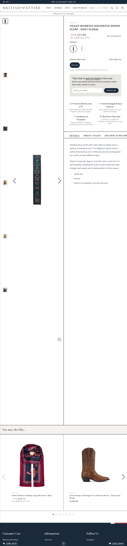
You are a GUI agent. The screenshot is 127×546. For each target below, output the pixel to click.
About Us (48, 540)
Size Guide (113, 59)
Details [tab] (74, 135)
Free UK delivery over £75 (63, 2)
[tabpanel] (95, 164)
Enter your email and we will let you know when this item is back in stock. (94, 83)
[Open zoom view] (59, 339)
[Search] (111, 8)
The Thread (103, 8)
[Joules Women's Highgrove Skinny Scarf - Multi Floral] (82, 48)
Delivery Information (10, 540)
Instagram (90, 540)
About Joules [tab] (92, 135)
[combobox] (111, 8)
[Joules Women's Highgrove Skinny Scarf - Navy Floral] (73, 48)
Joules (73, 23)
